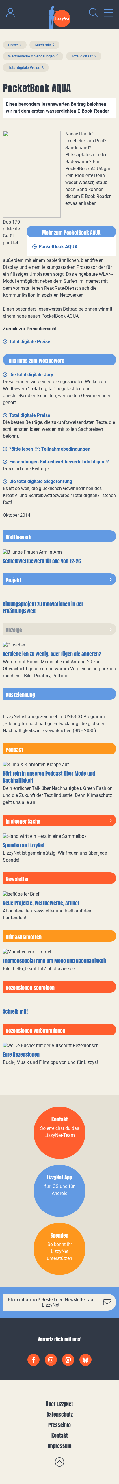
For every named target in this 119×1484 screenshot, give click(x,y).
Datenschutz (60, 1414)
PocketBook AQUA (58, 246)
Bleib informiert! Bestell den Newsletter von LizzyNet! (51, 1302)
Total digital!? (82, 56)
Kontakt (59, 1435)
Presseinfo (59, 1425)
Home (13, 45)
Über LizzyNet (59, 1404)
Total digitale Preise (24, 67)
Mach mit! (43, 45)
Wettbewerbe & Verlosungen (31, 56)
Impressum (60, 1446)
